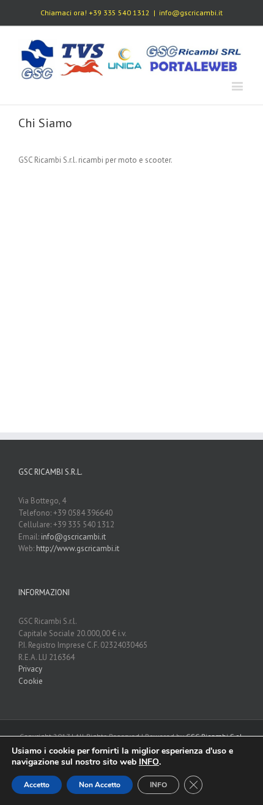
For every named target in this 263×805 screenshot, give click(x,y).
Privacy (30, 669)
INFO (158, 785)
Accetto (37, 785)
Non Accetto (99, 785)
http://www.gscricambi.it (77, 548)
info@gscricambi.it (191, 12)
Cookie (30, 681)
